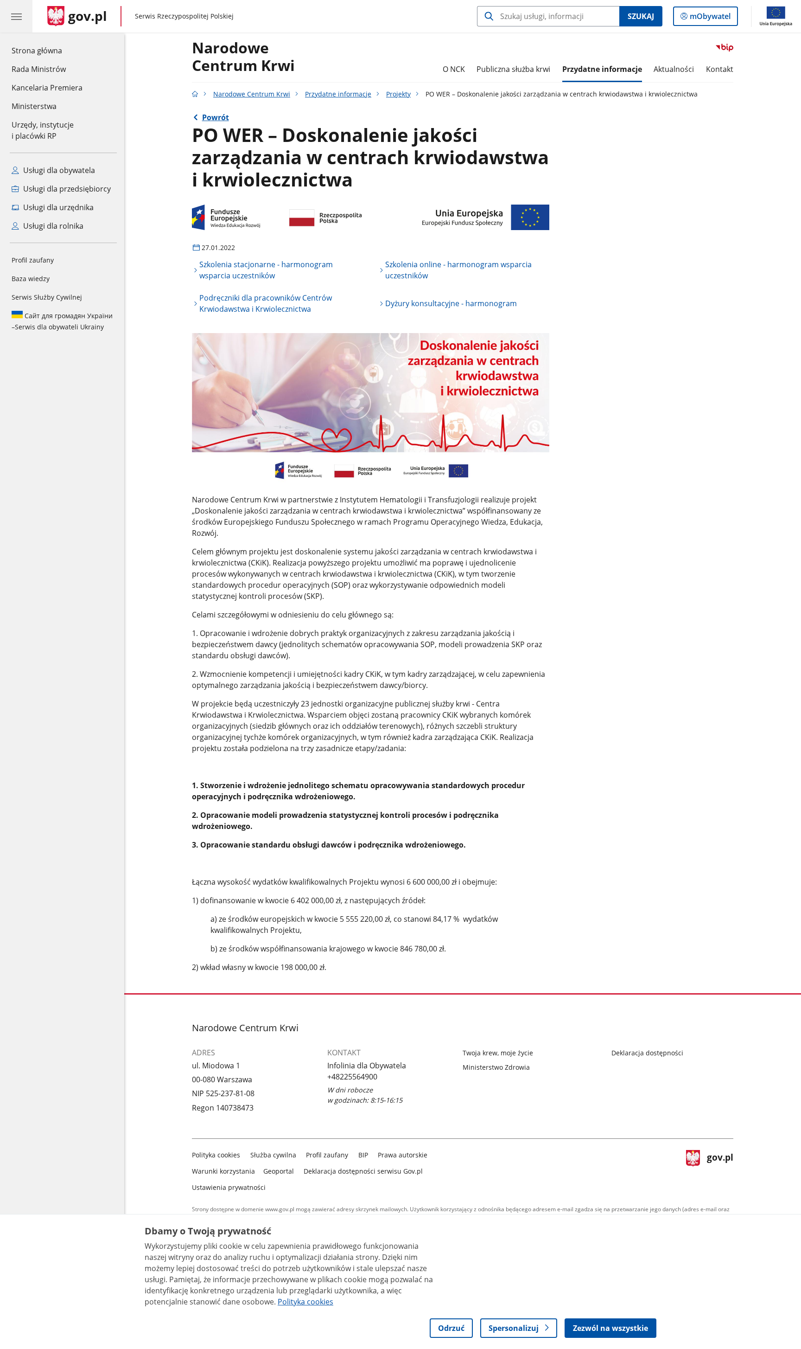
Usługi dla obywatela (58, 170)
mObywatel (710, 18)
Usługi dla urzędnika (57, 207)
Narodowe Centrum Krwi (243, 57)
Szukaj (641, 16)
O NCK (454, 69)
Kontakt (719, 69)
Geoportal (278, 1171)
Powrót (215, 117)
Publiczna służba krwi (513, 69)
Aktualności (674, 69)
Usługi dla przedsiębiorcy (66, 189)
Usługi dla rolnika (52, 226)
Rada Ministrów (39, 69)
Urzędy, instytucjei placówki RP (43, 130)
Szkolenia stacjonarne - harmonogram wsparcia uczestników (266, 270)
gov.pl (719, 1169)
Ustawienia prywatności (229, 1187)
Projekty (398, 94)
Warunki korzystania (223, 1171)
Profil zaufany (33, 260)
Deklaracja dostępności (647, 1052)
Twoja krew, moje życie (498, 1052)
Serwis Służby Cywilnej (47, 297)
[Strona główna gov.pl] (195, 94)
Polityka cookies (216, 1154)
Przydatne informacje (602, 69)
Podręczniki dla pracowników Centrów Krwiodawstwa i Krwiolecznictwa (265, 303)
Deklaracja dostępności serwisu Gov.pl (363, 1171)
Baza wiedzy (31, 278)
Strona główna (47, 50)
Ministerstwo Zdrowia (496, 1067)
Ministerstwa (34, 106)
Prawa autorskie (402, 1154)
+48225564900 (352, 1077)
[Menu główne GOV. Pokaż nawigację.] (16, 16)
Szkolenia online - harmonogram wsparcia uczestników (458, 270)
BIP (363, 1154)
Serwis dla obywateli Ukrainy (62, 321)
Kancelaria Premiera (47, 88)
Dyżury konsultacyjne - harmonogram (451, 303)
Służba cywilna (273, 1154)
